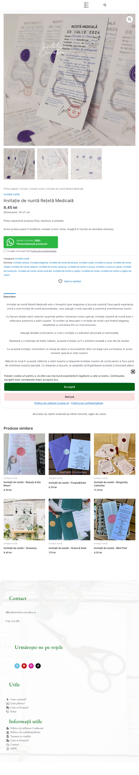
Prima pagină (11, 188)
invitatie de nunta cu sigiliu (66, 271)
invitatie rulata (86, 262)
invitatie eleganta (39, 262)
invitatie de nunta (90, 271)
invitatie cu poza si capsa (109, 266)
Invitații (24, 188)
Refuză (69, 396)
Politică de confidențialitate (87, 403)
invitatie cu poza (103, 262)
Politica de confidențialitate (43, 251)
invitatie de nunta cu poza (81, 266)
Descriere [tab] (10, 296)
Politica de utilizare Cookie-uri (51, 403)
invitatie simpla (21, 262)
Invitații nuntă (37, 188)
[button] (133, 372)
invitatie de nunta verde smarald (35, 271)
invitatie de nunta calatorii (24, 266)
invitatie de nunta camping (53, 266)
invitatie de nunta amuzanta (63, 262)
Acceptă (69, 386)
